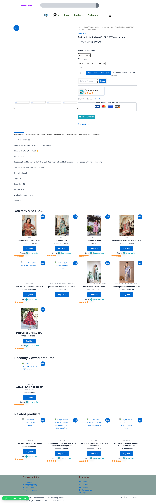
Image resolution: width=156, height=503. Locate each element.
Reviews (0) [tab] (59, 134)
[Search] (97, 5)
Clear (80, 67)
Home (80, 27)
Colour (80, 50)
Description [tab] (19, 134)
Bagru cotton (91, 90)
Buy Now (105, 73)
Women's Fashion (102, 27)
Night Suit (114, 27)
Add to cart (92, 73)
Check (102, 81)
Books (77, 15)
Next (77, 108)
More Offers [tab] (72, 134)
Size (79, 59)
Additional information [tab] (35, 134)
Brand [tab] (49, 134)
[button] (15, 498)
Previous (15, 108)
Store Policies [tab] (84, 134)
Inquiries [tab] (96, 134)
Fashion (92, 15)
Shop (66, 15)
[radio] (84, 55)
